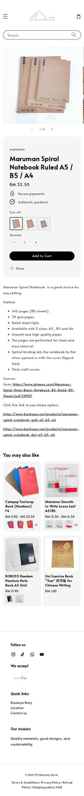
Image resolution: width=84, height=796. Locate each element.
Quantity (15, 235)
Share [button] (20, 268)
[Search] (74, 35)
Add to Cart (42, 255)
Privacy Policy (50, 782)
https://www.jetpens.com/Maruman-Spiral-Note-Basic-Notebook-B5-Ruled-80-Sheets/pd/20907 (39, 390)
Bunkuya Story (21, 703)
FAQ (59, 787)
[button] (5, 16)
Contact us (19, 713)
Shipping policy (43, 787)
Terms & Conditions (25, 782)
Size (15, 212)
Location (17, 708)
